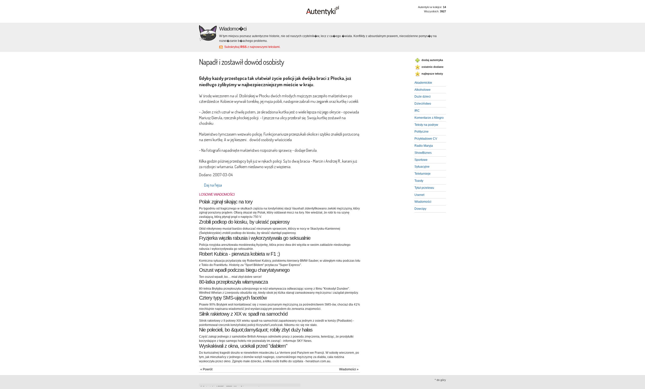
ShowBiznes (423, 153)
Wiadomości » (349, 369)
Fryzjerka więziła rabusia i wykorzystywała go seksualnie (254, 238)
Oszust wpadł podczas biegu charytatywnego (244, 270)
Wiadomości (422, 201)
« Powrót (206, 369)
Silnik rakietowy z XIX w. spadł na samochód (243, 314)
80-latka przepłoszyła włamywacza (233, 282)
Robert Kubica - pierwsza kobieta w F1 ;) (239, 254)
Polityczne (421, 131)
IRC (417, 110)
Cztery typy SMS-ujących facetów (233, 298)
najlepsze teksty (432, 73)
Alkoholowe (422, 90)
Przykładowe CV (425, 138)
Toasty (418, 181)
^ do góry (440, 379)
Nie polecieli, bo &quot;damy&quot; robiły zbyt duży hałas (255, 330)
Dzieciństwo (422, 103)
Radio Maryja (423, 145)
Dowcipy (420, 209)
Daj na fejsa (213, 185)
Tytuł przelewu (424, 188)
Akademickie (423, 82)
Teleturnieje (422, 173)
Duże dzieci (422, 96)
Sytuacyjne (422, 166)
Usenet (419, 195)
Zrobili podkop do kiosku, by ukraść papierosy (244, 222)
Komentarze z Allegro (429, 117)
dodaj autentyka (432, 60)
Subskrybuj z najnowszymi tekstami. (252, 47)
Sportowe (421, 160)
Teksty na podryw (426, 125)
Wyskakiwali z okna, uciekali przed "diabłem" (243, 346)
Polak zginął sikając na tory (225, 201)
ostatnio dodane (432, 66)
